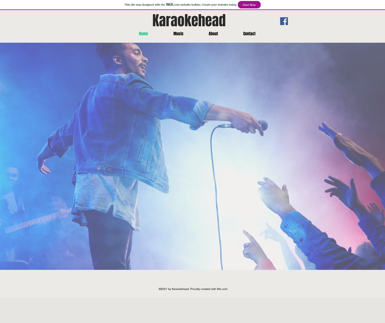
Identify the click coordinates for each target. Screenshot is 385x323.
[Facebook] (284, 21)
